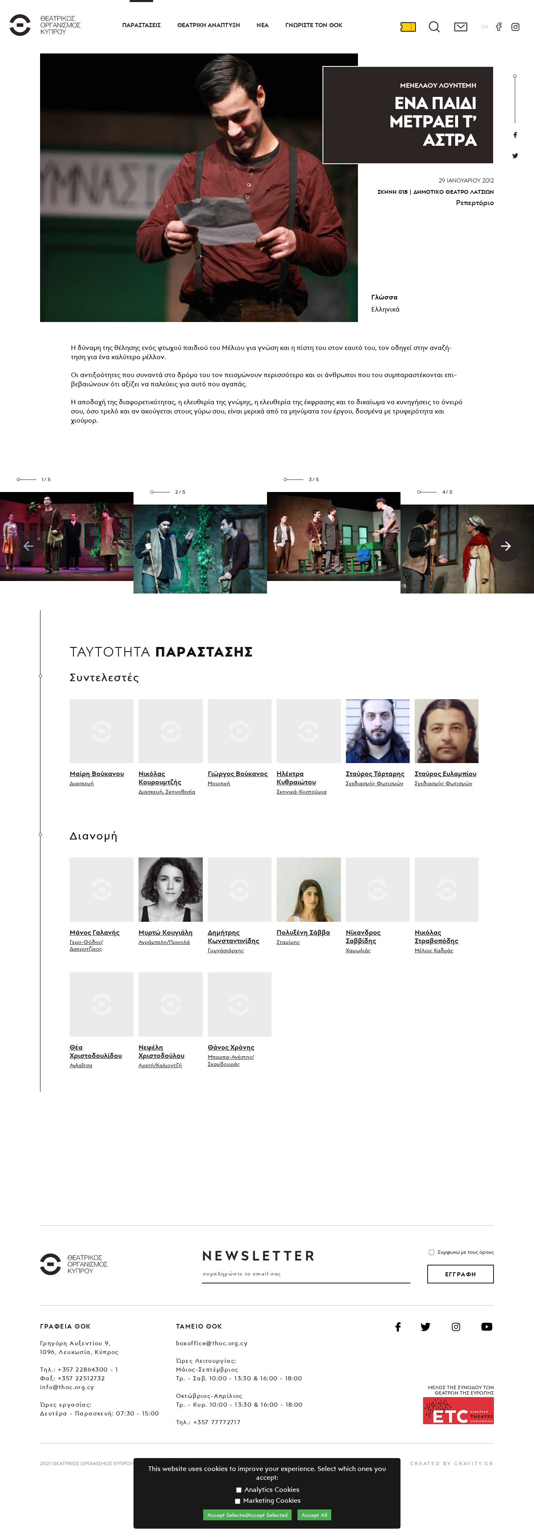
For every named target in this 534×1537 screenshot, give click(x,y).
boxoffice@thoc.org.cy (212, 1343)
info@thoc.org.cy (67, 1386)
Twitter (515, 155)
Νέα (263, 25)
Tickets (408, 26)
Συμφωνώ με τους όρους (466, 1252)
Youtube (487, 1327)
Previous (28, 546)
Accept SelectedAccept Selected (247, 1515)
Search (434, 26)
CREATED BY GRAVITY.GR (452, 1463)
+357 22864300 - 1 (88, 1369)
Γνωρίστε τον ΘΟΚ (313, 25)
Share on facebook (515, 135)
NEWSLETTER (259, 1255)
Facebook (498, 26)
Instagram (515, 26)
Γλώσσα (384, 297)
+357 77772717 (217, 1421)
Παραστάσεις (141, 25)
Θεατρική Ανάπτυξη (208, 25)
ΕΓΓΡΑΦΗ (460, 1274)
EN (484, 26)
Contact (460, 26)
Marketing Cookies (271, 1500)
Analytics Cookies (271, 1489)
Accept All (314, 1515)
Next (505, 546)
